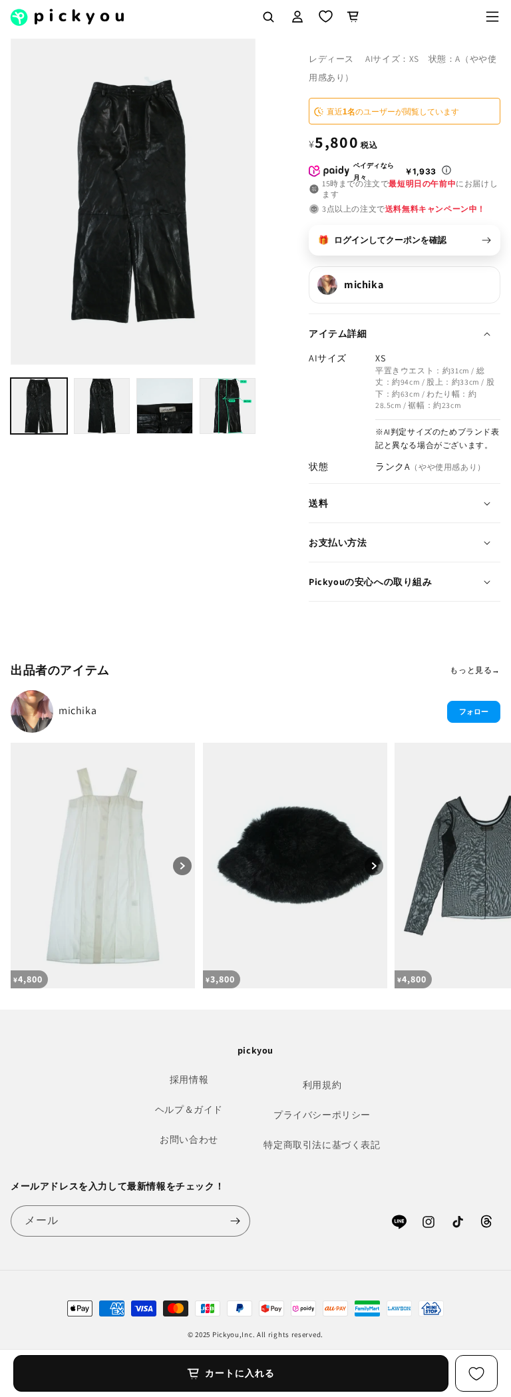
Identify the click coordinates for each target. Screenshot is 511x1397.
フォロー (473, 711)
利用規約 (322, 1085)
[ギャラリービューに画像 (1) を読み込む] (39, 406)
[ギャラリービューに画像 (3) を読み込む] (164, 406)
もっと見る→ (475, 670)
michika (77, 710)
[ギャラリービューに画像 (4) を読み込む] (228, 406)
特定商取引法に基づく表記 (321, 1145)
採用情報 (189, 1080)
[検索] (268, 16)
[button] (492, 16)
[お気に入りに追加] (476, 1373)
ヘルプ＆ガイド (189, 1109)
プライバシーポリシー (322, 1115)
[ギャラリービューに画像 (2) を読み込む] (102, 406)
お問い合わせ (189, 1139)
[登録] (235, 1221)
